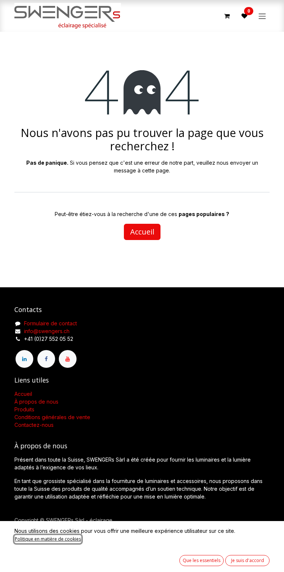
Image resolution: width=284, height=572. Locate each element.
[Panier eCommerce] (226, 15)
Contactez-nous (34, 425)
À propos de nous (36, 401)
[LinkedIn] (24, 359)
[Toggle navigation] (262, 16)
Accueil (142, 232)
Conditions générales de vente (52, 417)
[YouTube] (68, 359)
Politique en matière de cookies (48, 539)
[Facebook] (46, 359)
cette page (155, 170)
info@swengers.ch (47, 331)
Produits (24, 409)
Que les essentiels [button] (201, 560)
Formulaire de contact (50, 323)
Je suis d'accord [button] (247, 560)
